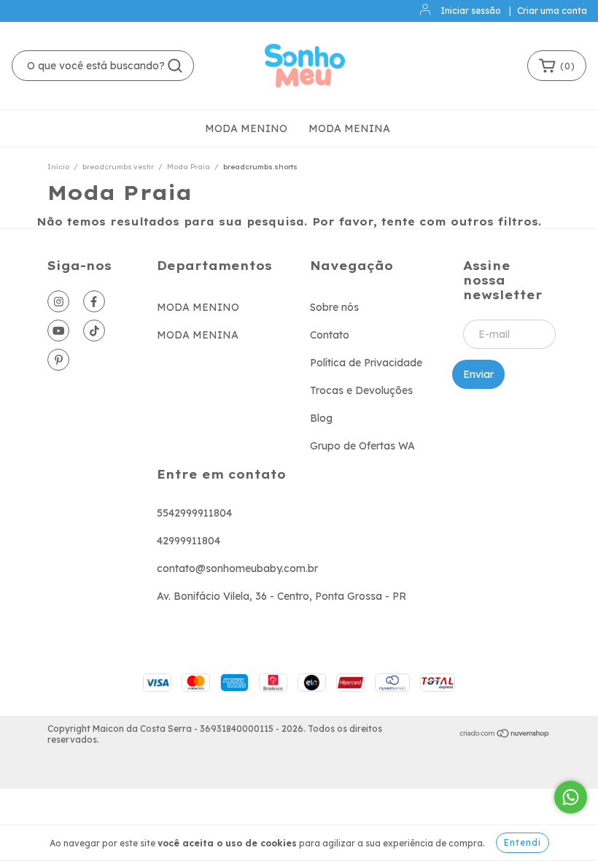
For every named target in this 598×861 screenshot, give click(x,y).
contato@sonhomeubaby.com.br (237, 568)
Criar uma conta (552, 10)
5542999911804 (194, 513)
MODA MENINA (349, 128)
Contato (329, 334)
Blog (321, 418)
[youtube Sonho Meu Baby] (58, 330)
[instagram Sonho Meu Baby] (58, 301)
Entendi (522, 842)
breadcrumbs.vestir (118, 166)
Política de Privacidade (366, 362)
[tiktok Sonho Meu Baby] (94, 330)
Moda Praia (188, 166)
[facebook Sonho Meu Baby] (94, 301)
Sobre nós (334, 307)
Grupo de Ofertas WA (362, 445)
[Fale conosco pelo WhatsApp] (570, 797)
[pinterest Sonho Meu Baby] (58, 360)
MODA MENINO (246, 128)
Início (58, 166)
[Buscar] (175, 66)
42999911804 (188, 540)
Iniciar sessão (470, 10)
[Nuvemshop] (505, 734)
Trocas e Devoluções (361, 390)
